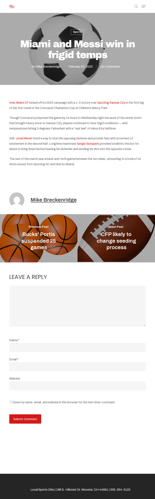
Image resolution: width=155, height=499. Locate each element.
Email (14, 359)
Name (14, 340)
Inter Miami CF (19, 102)
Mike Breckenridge (48, 66)
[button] (144, 6)
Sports (77, 32)
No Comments (110, 66)
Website (14, 378)
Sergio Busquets (88, 143)
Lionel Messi (24, 138)
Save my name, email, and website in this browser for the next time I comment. (64, 402)
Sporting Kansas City (111, 102)
